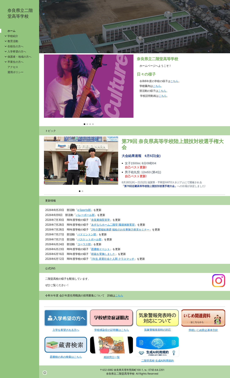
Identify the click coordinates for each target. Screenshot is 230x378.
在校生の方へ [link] (15, 46)
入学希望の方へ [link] (17, 51)
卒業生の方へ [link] (15, 62)
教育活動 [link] (13, 41)
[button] (226, 4)
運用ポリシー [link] (15, 72)
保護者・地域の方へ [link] (19, 56)
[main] (180, 62)
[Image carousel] (88, 89)
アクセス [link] (13, 67)
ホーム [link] (11, 31)
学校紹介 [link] (13, 36)
